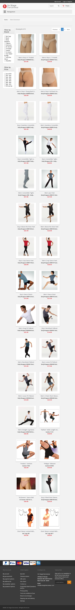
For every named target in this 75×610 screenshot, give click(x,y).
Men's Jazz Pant (50, 193)
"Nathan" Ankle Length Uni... (49, 430)
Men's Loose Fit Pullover (26, 396)
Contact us (23, 584)
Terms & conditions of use (27, 593)
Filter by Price (7, 68)
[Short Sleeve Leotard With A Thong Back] (49, 517)
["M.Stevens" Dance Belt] (26, 483)
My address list (7, 581)
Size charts (23, 581)
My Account (58, 1)
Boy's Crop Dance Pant (26, 260)
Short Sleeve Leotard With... (26, 531)
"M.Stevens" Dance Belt (26, 497)
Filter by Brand (7, 31)
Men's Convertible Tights (26, 193)
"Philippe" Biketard (49, 464)
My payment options (8, 579)
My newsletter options (9, 584)
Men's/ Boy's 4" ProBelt (26, 57)
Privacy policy (24, 591)
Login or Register (67, 1)
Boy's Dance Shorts (26, 294)
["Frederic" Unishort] (26, 449)
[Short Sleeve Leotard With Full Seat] (26, 517)
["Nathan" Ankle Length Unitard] (49, 415)
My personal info (7, 576)
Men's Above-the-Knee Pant (49, 227)
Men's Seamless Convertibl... (49, 125)
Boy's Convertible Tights (49, 159)
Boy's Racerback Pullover (50, 328)
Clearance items (24, 576)
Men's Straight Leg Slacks (26, 430)
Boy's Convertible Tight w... (26, 159)
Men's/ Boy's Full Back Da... (49, 91)
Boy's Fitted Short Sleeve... (49, 497)
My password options (9, 586)
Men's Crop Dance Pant (49, 260)
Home (6, 20)
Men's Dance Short (49, 294)
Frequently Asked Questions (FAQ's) (28, 587)
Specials (22, 574)
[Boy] (26, 111)
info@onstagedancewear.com (46, 585)
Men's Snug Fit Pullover (26, 328)
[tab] (8, 31)
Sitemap (22, 601)
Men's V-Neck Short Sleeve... (49, 396)
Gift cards (23, 579)
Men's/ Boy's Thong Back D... (26, 91)
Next (68, 29)
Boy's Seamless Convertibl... (26, 125)
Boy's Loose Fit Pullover (49, 362)
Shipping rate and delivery (27, 598)
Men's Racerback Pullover (26, 362)
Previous (55, 29)
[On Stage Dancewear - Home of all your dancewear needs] (10, 6)
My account (6, 574)
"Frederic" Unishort (26, 464)
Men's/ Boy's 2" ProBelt (49, 57)
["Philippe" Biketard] (49, 449)
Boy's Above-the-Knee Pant (26, 227)
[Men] (26, 43)
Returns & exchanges (26, 596)
